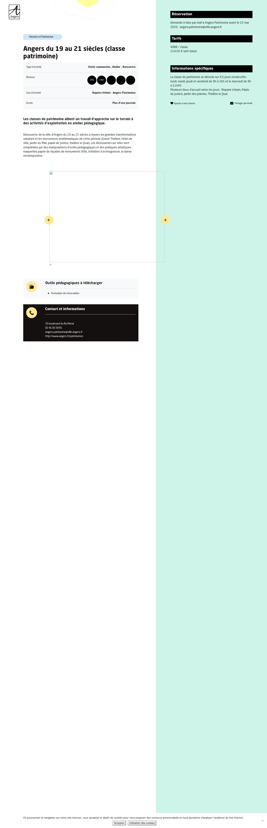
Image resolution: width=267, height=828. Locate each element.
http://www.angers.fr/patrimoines (64, 336)
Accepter (119, 822)
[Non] (262, 820)
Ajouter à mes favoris (184, 104)
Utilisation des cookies (142, 822)
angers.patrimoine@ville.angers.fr (64, 332)
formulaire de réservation (65, 293)
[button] (48, 220)
